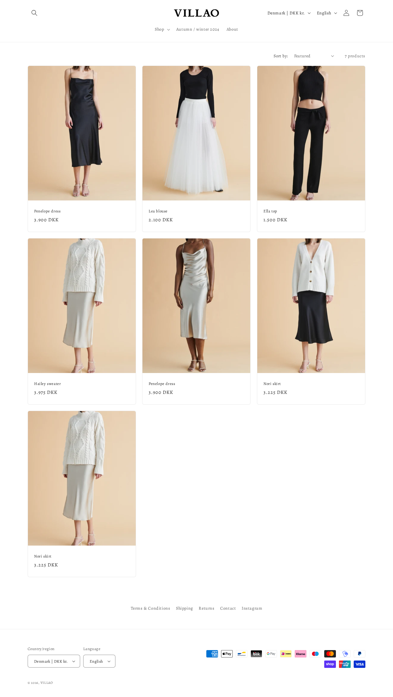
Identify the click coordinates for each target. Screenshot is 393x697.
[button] (34, 13)
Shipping (184, 608)
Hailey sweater (47, 383)
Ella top (270, 211)
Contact (228, 608)
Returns (206, 608)
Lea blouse (158, 211)
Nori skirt (272, 383)
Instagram (252, 608)
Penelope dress (47, 211)
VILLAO (47, 682)
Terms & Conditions (150, 608)
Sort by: (281, 56)
